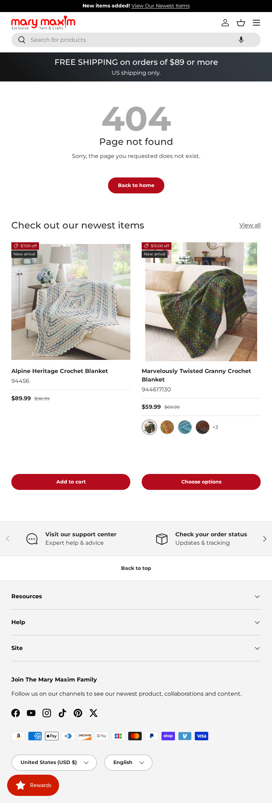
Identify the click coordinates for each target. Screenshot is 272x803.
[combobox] (136, 40)
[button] (241, 40)
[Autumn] (167, 427)
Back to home (136, 185)
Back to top (136, 568)
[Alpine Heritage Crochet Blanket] (70, 301)
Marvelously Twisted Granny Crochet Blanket (196, 375)
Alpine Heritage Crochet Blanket (59, 371)
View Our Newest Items (160, 5)
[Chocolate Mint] (203, 427)
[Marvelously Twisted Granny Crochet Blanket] (201, 301)
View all (250, 225)
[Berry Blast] (185, 427)
